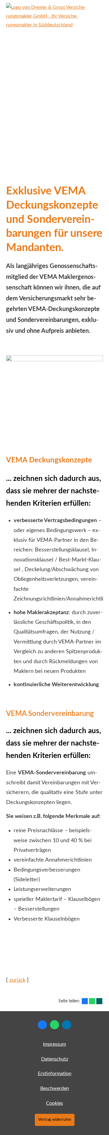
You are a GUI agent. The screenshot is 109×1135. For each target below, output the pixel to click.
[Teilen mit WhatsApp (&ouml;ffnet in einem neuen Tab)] (92, 1001)
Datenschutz (54, 1059)
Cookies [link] (54, 1103)
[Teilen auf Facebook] (85, 1001)
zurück (17, 980)
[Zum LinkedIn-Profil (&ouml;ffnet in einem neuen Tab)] (66, 1024)
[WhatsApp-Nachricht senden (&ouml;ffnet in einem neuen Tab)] (54, 1024)
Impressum (54, 1044)
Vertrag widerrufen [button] (54, 1119)
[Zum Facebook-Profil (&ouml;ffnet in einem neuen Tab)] (42, 1024)
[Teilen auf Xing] (99, 1001)
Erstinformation (54, 1073)
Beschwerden (54, 1088)
